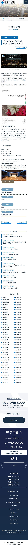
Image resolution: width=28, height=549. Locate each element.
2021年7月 (18, 347)
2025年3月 (5, 309)
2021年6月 (5, 350)
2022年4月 (18, 340)
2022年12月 (6, 337)
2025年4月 (18, 307)
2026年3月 (18, 297)
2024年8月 (18, 317)
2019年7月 (18, 370)
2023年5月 (5, 332)
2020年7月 (18, 360)
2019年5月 (5, 372)
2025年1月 (5, 312)
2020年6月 (5, 362)
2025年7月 (18, 304)
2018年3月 (5, 382)
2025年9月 (18, 302)
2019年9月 (5, 370)
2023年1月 (18, 335)
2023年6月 (18, 329)
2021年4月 (5, 352)
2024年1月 (18, 324)
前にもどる (6, 222)
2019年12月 (6, 367)
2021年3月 (18, 352)
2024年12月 (18, 312)
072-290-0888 (14, 402)
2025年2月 (18, 309)
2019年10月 (18, 367)
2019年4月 (18, 372)
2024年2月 (5, 324)
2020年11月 (18, 357)
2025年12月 (6, 299)
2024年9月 (5, 317)
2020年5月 (18, 362)
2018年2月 (18, 382)
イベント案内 (8, 18)
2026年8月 (5, 297)
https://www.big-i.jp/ (7, 163)
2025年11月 (18, 299)
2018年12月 (6, 375)
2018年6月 (18, 377)
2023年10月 (6, 329)
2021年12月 (6, 342)
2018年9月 (5, 377)
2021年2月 (5, 355)
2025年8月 (5, 304)
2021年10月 (6, 345)
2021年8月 (5, 347)
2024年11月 (6, 314)
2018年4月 (18, 380)
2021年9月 (18, 345)
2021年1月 (18, 355)
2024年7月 (5, 319)
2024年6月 (18, 319)
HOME (3, 18)
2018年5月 (5, 380)
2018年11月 (18, 375)
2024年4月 (5, 322)
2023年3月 (5, 335)
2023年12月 (6, 327)
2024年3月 (18, 322)
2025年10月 (6, 302)
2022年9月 (18, 337)
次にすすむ (21, 222)
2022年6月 (5, 340)
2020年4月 (5, 365)
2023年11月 (18, 327)
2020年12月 (6, 357)
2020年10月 (6, 360)
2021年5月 (18, 350)
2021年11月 (18, 342)
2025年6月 (5, 307)
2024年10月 (18, 314)
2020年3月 (18, 365)
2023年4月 (18, 332)
